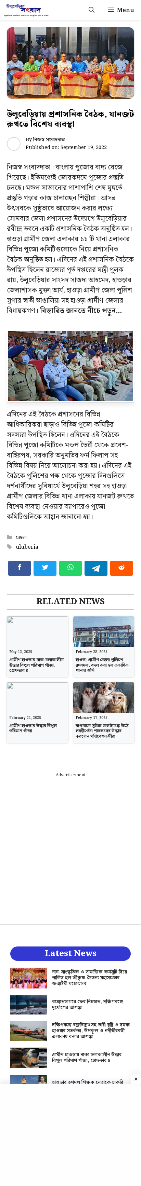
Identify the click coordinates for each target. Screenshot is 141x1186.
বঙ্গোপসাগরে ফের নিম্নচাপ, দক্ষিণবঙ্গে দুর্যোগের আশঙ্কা (87, 1004)
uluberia (27, 547)
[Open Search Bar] (91, 10)
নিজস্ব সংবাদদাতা (49, 140)
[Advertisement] (70, 848)
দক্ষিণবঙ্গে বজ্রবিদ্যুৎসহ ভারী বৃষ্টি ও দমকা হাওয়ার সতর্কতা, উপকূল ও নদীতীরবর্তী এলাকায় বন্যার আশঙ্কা (91, 1030)
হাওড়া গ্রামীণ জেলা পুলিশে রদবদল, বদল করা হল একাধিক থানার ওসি (102, 665)
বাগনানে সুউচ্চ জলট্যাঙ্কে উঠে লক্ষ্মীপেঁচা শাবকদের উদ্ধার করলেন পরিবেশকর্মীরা (102, 731)
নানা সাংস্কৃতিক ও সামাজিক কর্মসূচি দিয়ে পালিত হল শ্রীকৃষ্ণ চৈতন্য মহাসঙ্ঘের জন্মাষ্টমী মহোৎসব (89, 977)
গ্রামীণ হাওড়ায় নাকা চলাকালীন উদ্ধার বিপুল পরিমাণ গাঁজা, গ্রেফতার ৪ (36, 665)
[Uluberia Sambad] (26, 10)
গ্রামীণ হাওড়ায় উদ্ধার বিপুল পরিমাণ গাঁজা (33, 728)
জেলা (21, 537)
